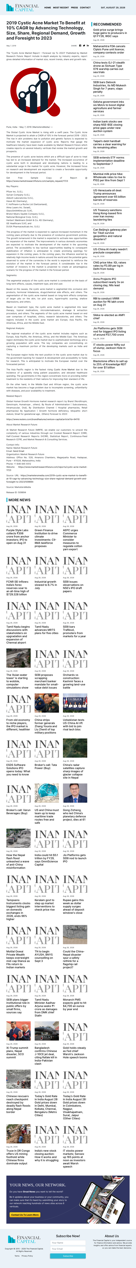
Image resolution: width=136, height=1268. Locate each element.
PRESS (74, 7)
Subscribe (68, 1256)
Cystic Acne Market (64, 369)
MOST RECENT (61, 7)
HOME (47, 7)
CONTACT (85, 7)
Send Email (18, 451)
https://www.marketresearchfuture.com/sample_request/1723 (37, 181)
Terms (17, 1256)
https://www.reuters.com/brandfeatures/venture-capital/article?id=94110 (43, 419)
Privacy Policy (27, 1256)
